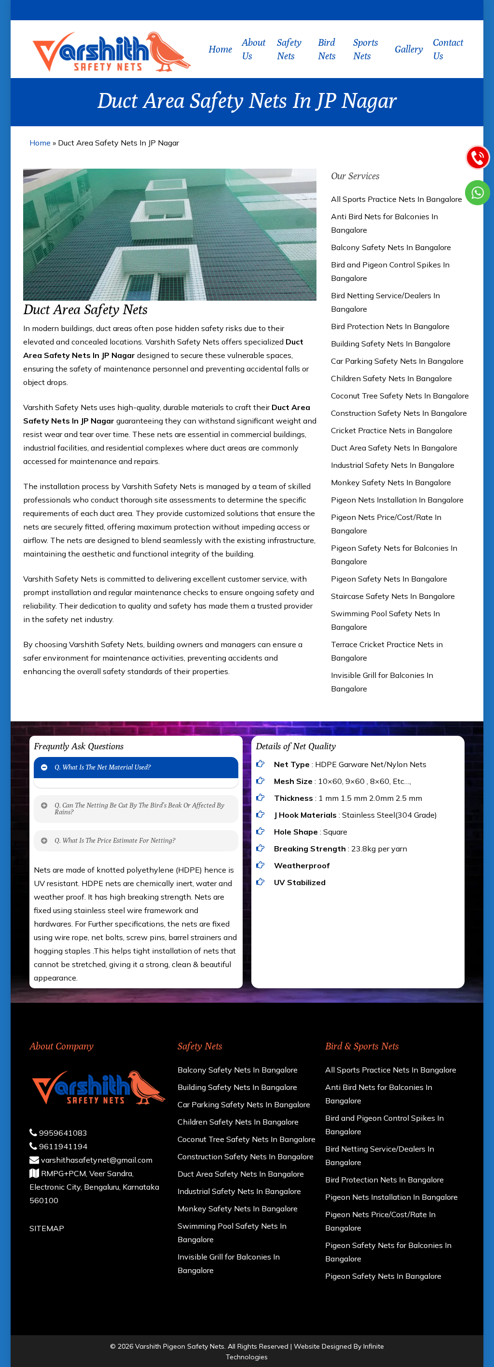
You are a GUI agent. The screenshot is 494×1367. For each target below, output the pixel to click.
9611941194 (62, 1146)
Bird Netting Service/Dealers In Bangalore (385, 302)
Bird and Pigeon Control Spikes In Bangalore (390, 271)
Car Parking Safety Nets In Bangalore (397, 361)
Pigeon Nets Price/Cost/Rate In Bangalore (386, 523)
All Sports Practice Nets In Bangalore (396, 199)
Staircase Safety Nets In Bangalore (393, 596)
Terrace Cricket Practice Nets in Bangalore (387, 651)
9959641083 (62, 1133)
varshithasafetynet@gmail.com (95, 1160)
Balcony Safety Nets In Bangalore (391, 247)
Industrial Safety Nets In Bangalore (392, 465)
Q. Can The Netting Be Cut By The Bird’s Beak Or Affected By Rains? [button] (139, 808)
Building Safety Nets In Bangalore (391, 343)
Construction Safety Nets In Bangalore (399, 413)
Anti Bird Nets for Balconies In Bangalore (384, 223)
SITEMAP (46, 1228)
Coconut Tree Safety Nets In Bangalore (400, 395)
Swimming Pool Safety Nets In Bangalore (385, 620)
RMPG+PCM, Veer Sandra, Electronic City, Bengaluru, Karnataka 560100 (94, 1186)
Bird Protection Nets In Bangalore (390, 326)
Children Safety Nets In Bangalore (391, 378)
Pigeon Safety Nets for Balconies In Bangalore (394, 554)
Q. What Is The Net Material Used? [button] (103, 767)
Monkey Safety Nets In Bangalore (391, 482)
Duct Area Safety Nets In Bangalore (394, 447)
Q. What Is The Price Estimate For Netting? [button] (115, 840)
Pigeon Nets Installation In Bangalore (397, 499)
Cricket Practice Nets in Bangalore (392, 430)
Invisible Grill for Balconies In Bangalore (382, 681)
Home (40, 142)
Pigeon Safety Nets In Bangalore (389, 579)
